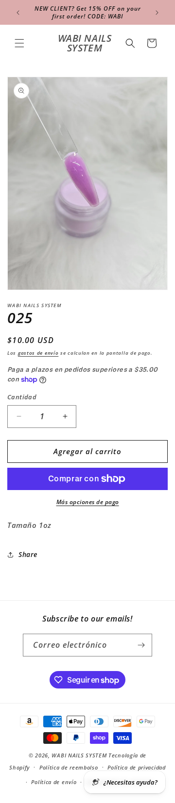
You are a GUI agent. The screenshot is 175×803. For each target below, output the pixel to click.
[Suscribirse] (141, 645)
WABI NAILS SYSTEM (79, 755)
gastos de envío (38, 352)
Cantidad (21, 397)
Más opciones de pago (87, 502)
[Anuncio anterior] (18, 12)
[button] (19, 43)
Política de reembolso (68, 767)
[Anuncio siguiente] (157, 12)
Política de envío (53, 782)
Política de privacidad (136, 767)
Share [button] (27, 554)
